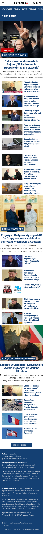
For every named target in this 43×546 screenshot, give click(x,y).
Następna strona (19, 445)
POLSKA (17, 9)
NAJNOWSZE (7, 9)
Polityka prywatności (31, 529)
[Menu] (3, 3)
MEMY (40, 9)
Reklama (17, 529)
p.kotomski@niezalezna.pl (24, 467)
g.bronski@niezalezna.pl (25, 465)
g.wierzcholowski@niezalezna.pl (14, 458)
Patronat (7, 529)
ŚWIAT (24, 9)
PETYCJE (32, 9)
